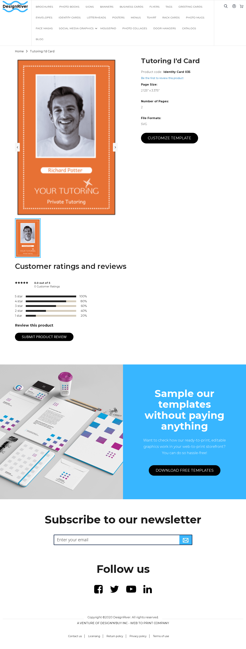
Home (19, 51)
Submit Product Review (44, 336)
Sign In (234, 6)
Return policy (114, 636)
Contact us (75, 636)
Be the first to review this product (162, 78)
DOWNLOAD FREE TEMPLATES (185, 470)
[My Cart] (241, 6)
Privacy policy (138, 636)
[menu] (123, 23)
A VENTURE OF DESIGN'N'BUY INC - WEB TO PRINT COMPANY (123, 623)
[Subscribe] (185, 540)
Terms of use (161, 636)
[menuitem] (44, 6)
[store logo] (17, 6)
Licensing (94, 636)
